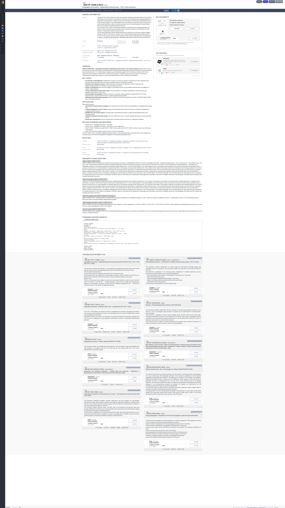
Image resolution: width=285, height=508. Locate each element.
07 (173, 43)
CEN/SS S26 (125, 427)
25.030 (173, 406)
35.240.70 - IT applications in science (107, 47)
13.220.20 (173, 295)
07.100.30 (173, 359)
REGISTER (279, 1)
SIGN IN (272, 1)
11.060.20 (173, 335)
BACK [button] (84, 10)
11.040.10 (111, 384)
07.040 (105, 10)
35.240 (180, 43)
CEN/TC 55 (181, 335)
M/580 (118, 427)
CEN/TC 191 (180, 295)
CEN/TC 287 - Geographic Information (107, 50)
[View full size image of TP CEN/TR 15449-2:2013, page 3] (162, 27)
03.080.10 (173, 449)
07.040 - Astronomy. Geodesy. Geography (108, 46)
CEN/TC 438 (180, 406)
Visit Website (194, 61)
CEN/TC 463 (180, 359)
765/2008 (112, 427)
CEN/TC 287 (118, 10)
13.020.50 (106, 427)
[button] (166, 10)
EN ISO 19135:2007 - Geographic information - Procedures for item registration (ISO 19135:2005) (123, 152)
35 (178, 43)
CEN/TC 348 (180, 449)
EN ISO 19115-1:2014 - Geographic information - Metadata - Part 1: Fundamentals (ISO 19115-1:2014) (124, 147)
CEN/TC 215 (119, 384)
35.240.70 (110, 10)
